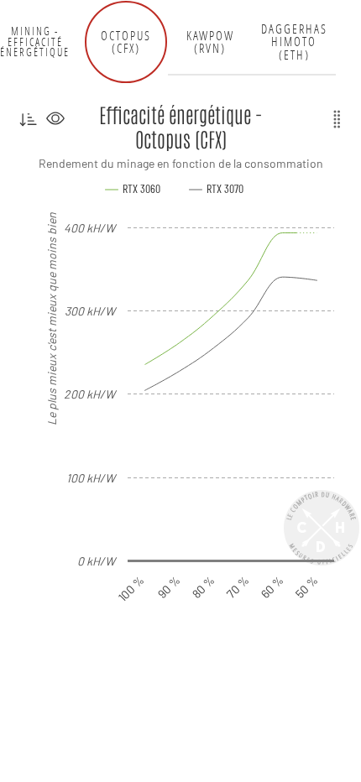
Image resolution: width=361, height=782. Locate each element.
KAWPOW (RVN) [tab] (210, 42)
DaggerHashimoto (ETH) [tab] (294, 42)
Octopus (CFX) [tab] (126, 42)
